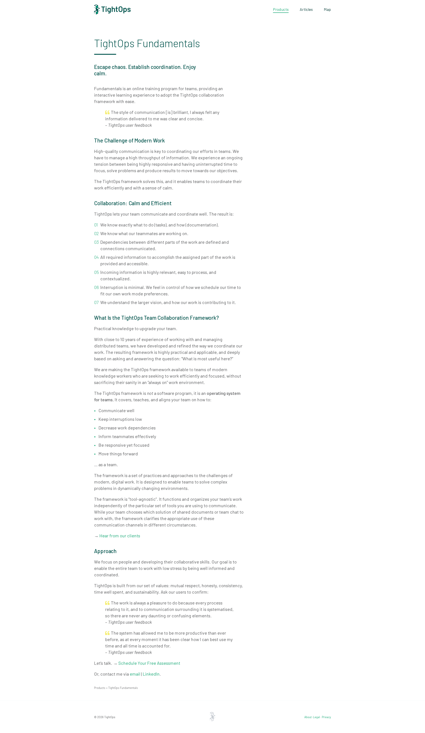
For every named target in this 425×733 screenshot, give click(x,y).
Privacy (326, 717)
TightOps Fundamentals (123, 688)
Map (327, 9)
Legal (316, 717)
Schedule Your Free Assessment (149, 663)
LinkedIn (151, 673)
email (135, 673)
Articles (306, 9)
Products (281, 9)
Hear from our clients (119, 535)
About (308, 717)
